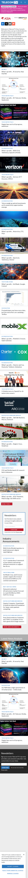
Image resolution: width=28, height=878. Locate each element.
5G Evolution (6, 308)
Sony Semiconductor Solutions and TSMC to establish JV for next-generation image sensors (13, 619)
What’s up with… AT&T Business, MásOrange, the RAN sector (12, 497)
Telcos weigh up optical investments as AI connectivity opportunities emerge (14, 205)
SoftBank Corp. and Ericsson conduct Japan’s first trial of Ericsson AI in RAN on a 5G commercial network (12, 577)
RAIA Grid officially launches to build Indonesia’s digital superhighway (13, 550)
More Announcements (11, 627)
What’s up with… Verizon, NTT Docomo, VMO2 (12, 178)
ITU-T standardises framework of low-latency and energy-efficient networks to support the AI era (13, 563)
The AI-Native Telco (7, 95)
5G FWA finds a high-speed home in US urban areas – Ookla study (13, 688)
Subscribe (14, 529)
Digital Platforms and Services (11, 415)
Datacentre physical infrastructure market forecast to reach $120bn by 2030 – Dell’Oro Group (13, 592)
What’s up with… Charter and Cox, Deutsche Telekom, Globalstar (13, 366)
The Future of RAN (7, 281)
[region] (13, 865)
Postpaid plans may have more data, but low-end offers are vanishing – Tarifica (14, 312)
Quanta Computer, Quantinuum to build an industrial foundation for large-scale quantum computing (13, 606)
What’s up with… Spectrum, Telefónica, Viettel (11, 259)
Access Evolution (7, 148)
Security (4, 69)
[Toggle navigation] (25, 2)
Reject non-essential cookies (12, 870)
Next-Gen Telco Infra (9, 586)
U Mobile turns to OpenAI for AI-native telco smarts (13, 392)
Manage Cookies (13, 873)
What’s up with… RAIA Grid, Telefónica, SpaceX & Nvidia (11, 151)
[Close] (24, 854)
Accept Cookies (12, 866)
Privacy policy (19, 532)
